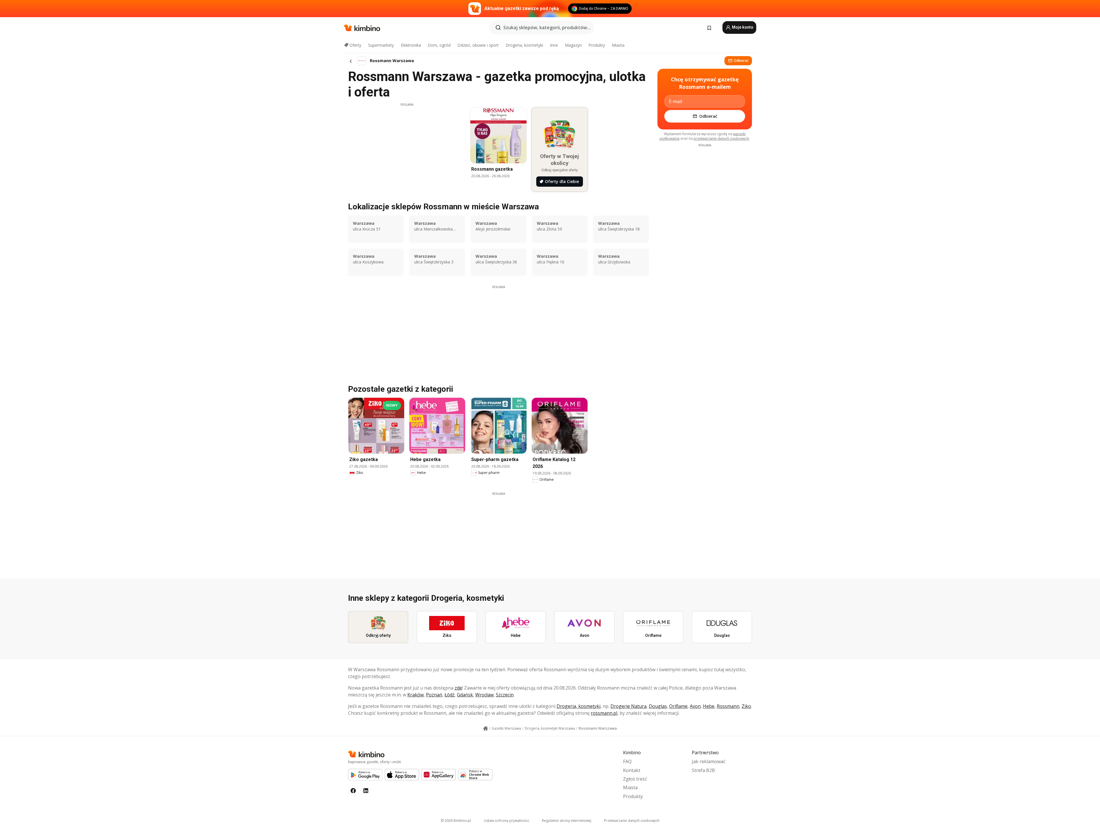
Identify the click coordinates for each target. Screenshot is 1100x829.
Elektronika (411, 45)
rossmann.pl (604, 713)
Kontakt (631, 770)
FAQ (627, 761)
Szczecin (505, 695)
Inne (554, 45)
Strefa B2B (703, 770)
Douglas (658, 706)
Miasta (618, 45)
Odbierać (741, 60)
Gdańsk (465, 695)
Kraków (415, 695)
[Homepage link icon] (485, 728)
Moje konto (742, 27)
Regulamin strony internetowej (566, 820)
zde (458, 688)
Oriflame (678, 706)
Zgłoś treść (635, 779)
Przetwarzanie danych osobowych (631, 820)
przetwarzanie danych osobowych (721, 138)
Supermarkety (381, 45)
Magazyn (573, 45)
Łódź (450, 695)
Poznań (434, 695)
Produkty (596, 45)
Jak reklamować (709, 761)
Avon (695, 706)
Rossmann (728, 706)
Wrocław (484, 695)
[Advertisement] (406, 147)
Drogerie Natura (628, 706)
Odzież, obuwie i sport (478, 45)
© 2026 (456, 820)
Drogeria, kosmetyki (524, 45)
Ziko (746, 706)
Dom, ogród (439, 45)
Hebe (708, 706)
